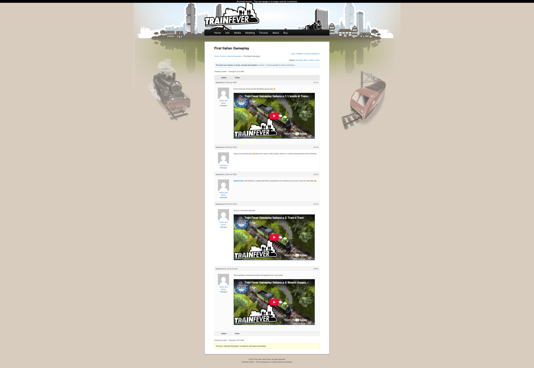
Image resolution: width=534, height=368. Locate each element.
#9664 (316, 268)
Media (237, 32)
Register (299, 53)
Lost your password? (312, 53)
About (275, 32)
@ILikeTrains (239, 180)
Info (227, 32)
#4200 (316, 174)
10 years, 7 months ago (266, 65)
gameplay (299, 60)
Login (293, 53)
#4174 (316, 82)
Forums (263, 32)
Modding (250, 32)
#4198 (316, 147)
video (318, 60)
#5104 (316, 204)
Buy (285, 32)
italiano (312, 60)
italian (306, 60)
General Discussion (234, 56)
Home (217, 32)
